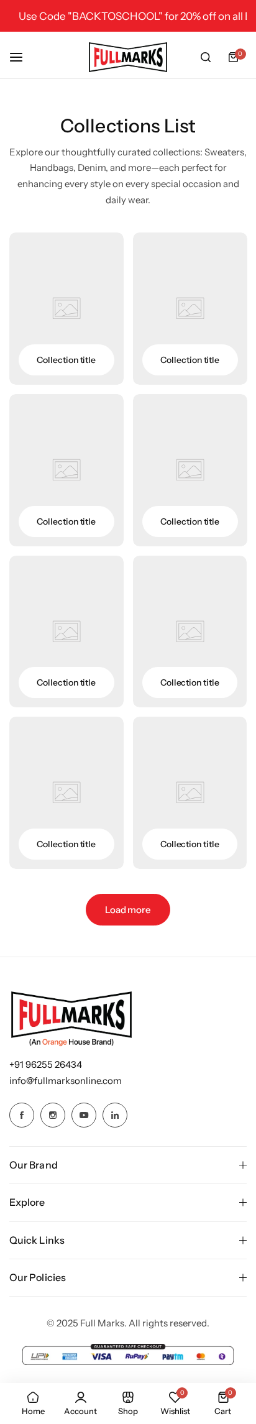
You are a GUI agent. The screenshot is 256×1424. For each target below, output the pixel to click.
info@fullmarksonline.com (65, 1080)
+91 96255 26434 (45, 1064)
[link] (66, 308)
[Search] (205, 57)
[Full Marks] (128, 57)
